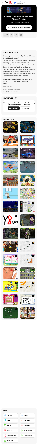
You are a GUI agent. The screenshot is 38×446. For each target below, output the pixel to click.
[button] (7, 86)
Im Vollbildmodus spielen (19, 27)
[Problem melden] (16, 35)
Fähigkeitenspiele (14, 89)
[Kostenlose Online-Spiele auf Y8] (8, 2)
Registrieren (13, 108)
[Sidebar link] (2, 3)
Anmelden (25, 108)
